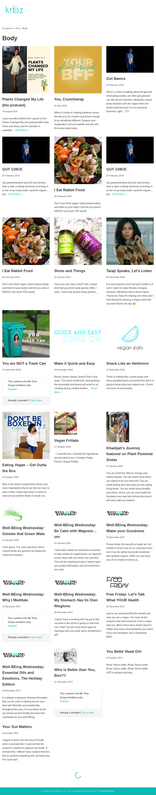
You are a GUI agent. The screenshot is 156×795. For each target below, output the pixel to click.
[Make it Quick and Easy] (78, 333)
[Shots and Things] (78, 241)
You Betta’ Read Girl (123, 651)
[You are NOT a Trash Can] (26, 333)
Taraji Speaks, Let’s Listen (129, 271)
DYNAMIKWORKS (106, 791)
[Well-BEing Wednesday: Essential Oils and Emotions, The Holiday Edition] (26, 655)
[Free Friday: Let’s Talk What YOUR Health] (130, 582)
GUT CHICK (12, 169)
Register (12, 389)
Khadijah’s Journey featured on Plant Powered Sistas (129, 454)
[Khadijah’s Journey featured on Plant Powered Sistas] (130, 427)
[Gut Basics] (130, 59)
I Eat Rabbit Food (69, 190)
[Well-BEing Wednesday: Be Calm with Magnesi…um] (78, 513)
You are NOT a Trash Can (24, 363)
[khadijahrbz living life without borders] (14, 9)
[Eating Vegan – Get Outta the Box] (26, 435)
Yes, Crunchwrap (69, 99)
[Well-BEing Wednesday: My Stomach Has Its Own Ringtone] (78, 582)
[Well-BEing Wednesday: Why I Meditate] (26, 582)
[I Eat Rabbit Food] (78, 160)
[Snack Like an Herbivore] (130, 333)
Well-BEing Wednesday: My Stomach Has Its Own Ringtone (76, 600)
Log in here (36, 400)
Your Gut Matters (17, 727)
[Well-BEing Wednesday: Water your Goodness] (130, 513)
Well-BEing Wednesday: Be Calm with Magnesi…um (75, 531)
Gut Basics (115, 78)
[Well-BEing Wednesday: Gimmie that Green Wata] (26, 514)
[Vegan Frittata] (78, 423)
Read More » (22, 130)
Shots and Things (69, 271)
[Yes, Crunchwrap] (78, 69)
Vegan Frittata (66, 440)
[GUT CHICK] (26, 150)
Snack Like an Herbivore (127, 363)
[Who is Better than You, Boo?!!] (78, 656)
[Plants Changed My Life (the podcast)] (26, 69)
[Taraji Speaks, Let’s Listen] (130, 241)
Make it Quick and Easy (74, 363)
